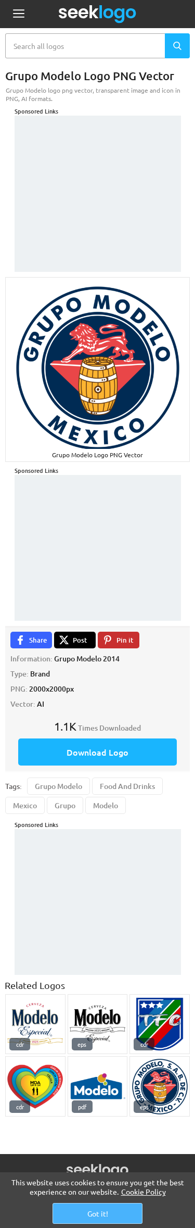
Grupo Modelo (58, 786)
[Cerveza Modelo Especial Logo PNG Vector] (35, 1024)
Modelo (105, 805)
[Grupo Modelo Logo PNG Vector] (159, 1086)
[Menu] (18, 14)
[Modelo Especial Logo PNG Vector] (98, 1024)
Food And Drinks (127, 786)
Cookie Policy (143, 1191)
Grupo (65, 805)
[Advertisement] (98, 181)
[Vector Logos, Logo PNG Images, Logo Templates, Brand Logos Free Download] (98, 14)
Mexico (25, 805)
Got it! (97, 1213)
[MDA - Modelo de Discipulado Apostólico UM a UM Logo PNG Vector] (35, 1086)
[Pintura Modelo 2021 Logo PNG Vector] (98, 1086)
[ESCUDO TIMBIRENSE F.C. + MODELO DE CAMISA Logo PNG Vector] (159, 1024)
